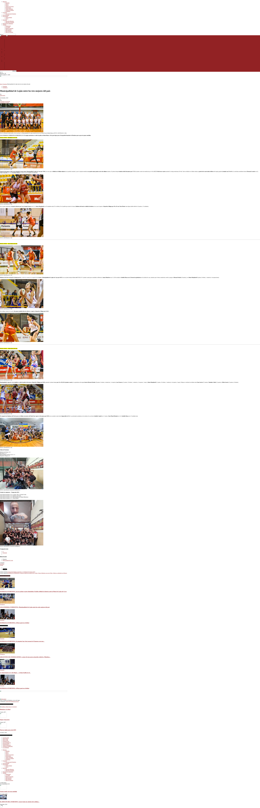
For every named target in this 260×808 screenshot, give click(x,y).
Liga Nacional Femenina (10, 13)
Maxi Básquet (8, 30)
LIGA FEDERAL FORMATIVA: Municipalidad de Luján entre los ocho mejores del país (25, 607)
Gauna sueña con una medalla (8, 791)
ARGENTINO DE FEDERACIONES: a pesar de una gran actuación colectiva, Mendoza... (25, 657)
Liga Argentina (6, 15)
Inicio (1, 84)
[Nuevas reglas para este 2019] (3, 727)
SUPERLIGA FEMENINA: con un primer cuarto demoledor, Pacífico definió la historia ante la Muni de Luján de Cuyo (33, 591)
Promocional (8, 7)
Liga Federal (5, 16)
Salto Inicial (2, 95)
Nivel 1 (7, 4)
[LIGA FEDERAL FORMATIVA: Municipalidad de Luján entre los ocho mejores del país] (7, 603)
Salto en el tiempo (9, 32)
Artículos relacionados (5, 575)
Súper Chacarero (5, 719)
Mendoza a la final (5, 709)
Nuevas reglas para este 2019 (8, 730)
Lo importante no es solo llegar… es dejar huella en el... (15, 672)
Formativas (7, 11)
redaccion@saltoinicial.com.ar (12, 701)
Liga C (6, 18)
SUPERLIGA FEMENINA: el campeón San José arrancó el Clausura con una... (22, 641)
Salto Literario (8, 29)
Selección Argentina (9, 22)
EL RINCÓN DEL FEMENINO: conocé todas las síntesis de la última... (19, 801)
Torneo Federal (8, 17)
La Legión (7, 27)
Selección (5, 20)
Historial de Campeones (8, 23)
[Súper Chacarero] (3, 717)
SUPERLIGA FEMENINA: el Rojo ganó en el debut (14, 622)
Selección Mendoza (9, 21)
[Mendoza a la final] (8, 706)
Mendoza (5, 1)
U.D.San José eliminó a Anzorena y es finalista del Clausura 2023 (21, 571)
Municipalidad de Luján (8, 560)
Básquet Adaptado (9, 28)
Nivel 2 (7, 5)
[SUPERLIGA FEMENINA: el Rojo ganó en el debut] (7, 619)
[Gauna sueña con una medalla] (3, 788)
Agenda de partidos (9, 10)
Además (4, 24)
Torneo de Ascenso (9, 6)
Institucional (8, 26)
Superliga (7, 2)
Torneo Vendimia (9, 9)
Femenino (5, 12)
